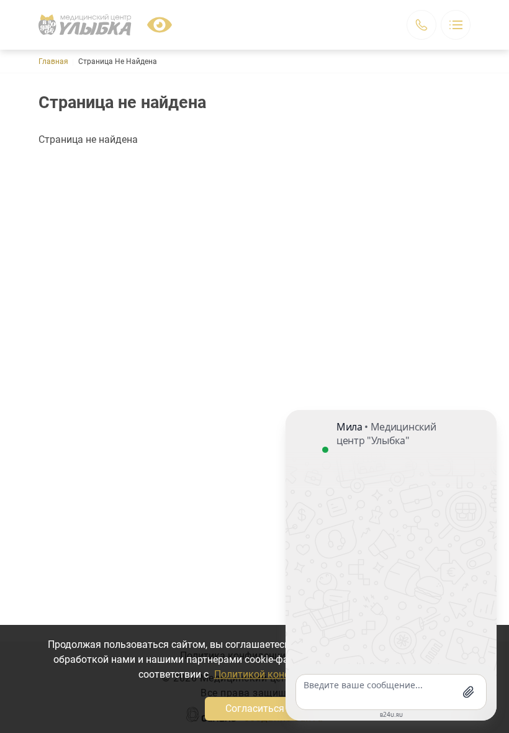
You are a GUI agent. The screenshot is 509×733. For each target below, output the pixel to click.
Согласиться (254, 708)
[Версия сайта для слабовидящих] (159, 24)
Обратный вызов (421, 25)
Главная (53, 61)
